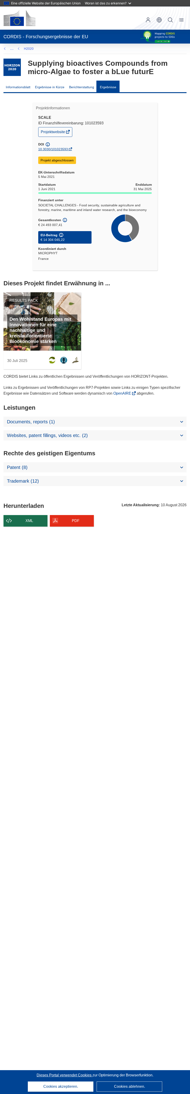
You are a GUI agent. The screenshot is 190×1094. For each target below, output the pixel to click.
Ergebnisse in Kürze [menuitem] (49, 87)
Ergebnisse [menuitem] (108, 87)
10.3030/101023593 (53, 149)
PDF (75, 521)
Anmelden (148, 20)
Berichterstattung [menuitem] (81, 87)
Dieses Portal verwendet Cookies (64, 1075)
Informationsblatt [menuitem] (18, 87)
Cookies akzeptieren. (60, 1086)
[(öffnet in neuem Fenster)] (19, 18)
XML (29, 521)
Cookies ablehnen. (129, 1086)
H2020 (29, 48)
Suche (170, 20)
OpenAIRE (122, 393)
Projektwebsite (53, 133)
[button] (159, 20)
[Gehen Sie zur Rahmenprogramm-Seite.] (12, 67)
